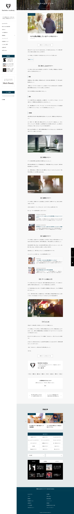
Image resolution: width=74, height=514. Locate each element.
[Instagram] (2, 99)
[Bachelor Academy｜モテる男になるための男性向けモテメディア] (8, 7)
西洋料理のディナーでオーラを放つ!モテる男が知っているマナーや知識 (49, 226)
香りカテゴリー (57, 449)
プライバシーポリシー (50, 507)
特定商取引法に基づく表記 (51, 505)
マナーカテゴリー (31, 14)
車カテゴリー (45, 449)
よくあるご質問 (5, 44)
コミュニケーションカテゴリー (33, 440)
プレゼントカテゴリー (57, 440)
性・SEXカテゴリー (57, 443)
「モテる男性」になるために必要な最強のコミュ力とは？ (46, 260)
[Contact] (43, 367)
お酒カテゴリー (33, 437)
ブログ (29, 496)
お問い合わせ (4, 50)
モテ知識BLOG (4, 32)
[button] (45, 385)
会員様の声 (4, 47)
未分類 (33, 446)
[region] (8, 257)
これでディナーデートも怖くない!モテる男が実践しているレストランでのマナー (49, 217)
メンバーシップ (5, 38)
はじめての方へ (5, 23)
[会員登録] (72, 261)
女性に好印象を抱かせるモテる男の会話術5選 (44, 269)
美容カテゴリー (45, 446)
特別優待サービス (5, 41)
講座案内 (3, 35)
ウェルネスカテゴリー (57, 437)
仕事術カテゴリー (45, 443)
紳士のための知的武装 (6, 26)
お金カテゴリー (45, 437)
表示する (31, 59)
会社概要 (48, 494)
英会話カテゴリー (33, 449)
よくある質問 (30, 505)
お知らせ (3, 29)
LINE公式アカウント (31, 507)
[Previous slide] (26, 421)
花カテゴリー (57, 446)
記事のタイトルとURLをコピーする (45, 355)
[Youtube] (41, 367)
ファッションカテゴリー (45, 440)
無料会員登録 (49, 498)
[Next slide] (64, 421)
